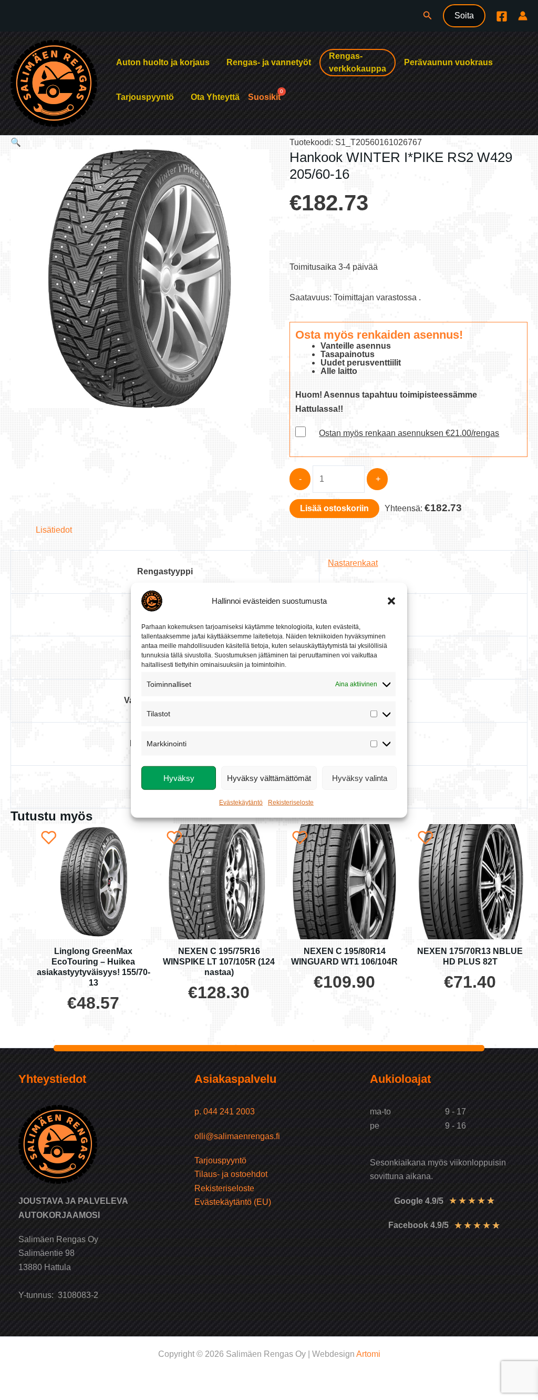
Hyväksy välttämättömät (269, 777)
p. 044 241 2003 (225, 1111)
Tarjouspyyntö (145, 97)
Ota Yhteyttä (215, 97)
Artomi (368, 1354)
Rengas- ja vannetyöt (268, 62)
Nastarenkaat (353, 563)
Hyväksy (178, 777)
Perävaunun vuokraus (448, 62)
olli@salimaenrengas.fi (237, 1136)
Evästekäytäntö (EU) (232, 1202)
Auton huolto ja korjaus (163, 62)
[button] (391, 601)
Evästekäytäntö (241, 802)
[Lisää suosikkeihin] (49, 837)
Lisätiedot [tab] (54, 529)
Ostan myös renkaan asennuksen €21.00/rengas (409, 433)
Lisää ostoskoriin (334, 508)
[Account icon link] (522, 16)
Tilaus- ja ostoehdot (230, 1174)
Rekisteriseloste (291, 802)
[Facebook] (502, 16)
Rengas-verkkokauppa (357, 62)
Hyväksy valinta (359, 777)
